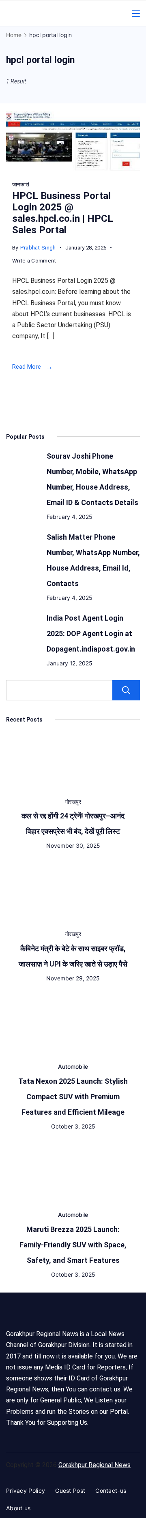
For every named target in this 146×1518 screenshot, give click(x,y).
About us (18, 1508)
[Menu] (136, 13)
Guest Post (70, 1490)
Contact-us (110, 1490)
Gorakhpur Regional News (94, 1465)
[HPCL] (73, 169)
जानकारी (20, 185)
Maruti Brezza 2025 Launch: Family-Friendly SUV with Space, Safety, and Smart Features (73, 1244)
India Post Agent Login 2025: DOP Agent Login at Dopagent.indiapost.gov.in (91, 633)
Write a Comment (34, 261)
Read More (26, 366)
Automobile (73, 1066)
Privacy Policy (25, 1490)
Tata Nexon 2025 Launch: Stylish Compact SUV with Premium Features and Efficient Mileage (73, 1096)
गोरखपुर (73, 801)
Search (126, 690)
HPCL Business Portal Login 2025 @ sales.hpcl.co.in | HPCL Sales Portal (62, 213)
